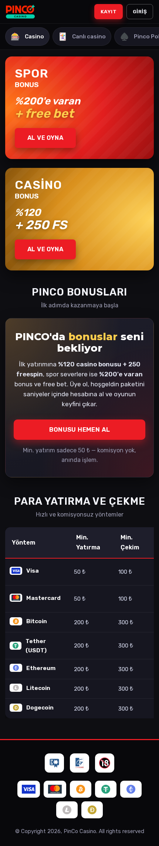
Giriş (140, 11)
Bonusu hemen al (79, 429)
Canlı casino (82, 36)
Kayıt (108, 11)
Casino (27, 36)
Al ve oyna (45, 137)
